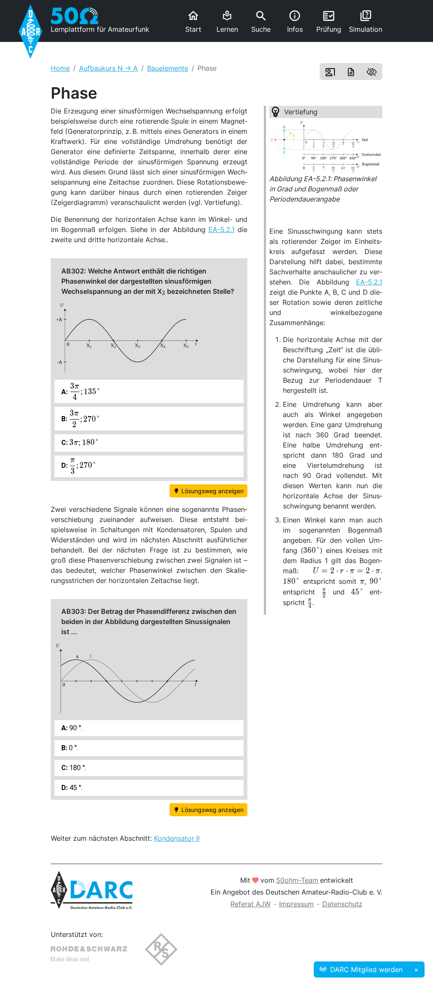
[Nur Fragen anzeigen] (371, 71)
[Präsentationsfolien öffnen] (330, 71)
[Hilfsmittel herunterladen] (351, 71)
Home (60, 68)
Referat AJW (250, 904)
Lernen (227, 21)
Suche (261, 21)
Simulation (365, 21)
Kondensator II (177, 838)
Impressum (296, 904)
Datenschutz (342, 904)
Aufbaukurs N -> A (108, 68)
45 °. (75, 788)
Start (193, 21)
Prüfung (328, 21)
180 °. (77, 768)
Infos (295, 21)
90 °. (75, 728)
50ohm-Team (297, 880)
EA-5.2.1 (369, 282)
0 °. (72, 748)
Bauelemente (167, 68)
